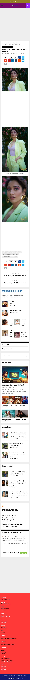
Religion (3, 653)
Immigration (3, 627)
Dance (2, 648)
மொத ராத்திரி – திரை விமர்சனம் (7, 406)
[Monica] (5, 325)
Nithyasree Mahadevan (15, 310)
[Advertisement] (15, 24)
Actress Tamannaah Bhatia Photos (10, 254)
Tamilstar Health (5, 608)
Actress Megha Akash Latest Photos (15, 283)
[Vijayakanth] (5, 306)
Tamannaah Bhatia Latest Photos (10, 256)
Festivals (3, 650)
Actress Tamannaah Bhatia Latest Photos (12, 252)
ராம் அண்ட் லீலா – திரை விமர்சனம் (13, 385)
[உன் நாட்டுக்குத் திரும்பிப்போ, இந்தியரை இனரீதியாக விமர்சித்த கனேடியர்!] (5, 477)
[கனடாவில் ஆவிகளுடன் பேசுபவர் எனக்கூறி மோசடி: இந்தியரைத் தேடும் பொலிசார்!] (5, 486)
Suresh (11, 330)
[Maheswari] (17, 337)
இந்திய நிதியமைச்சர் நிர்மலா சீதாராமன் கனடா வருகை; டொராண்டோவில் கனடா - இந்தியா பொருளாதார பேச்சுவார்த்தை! (19, 434)
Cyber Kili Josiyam (5, 599)
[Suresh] (5, 335)
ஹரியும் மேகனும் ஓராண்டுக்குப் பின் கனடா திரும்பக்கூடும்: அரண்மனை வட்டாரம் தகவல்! (17, 454)
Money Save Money (5, 603)
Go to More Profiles (7, 348)
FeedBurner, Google (14, 552)
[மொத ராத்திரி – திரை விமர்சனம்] (8, 400)
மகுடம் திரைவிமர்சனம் (20, 406)
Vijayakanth (12, 301)
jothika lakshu (6, 53)
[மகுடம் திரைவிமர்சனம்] (21, 400)
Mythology (3, 652)
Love (2, 630)
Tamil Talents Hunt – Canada (7, 644)
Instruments (3, 629)
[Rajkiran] (17, 325)
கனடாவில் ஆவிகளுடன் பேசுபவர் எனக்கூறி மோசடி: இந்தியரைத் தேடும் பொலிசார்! (18, 483)
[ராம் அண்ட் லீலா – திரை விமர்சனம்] (15, 374)
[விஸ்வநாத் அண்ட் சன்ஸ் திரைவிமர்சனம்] (8, 414)
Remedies (3, 610)
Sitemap (21, 678)
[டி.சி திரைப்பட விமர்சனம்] (21, 414)
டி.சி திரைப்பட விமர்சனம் (20, 419)
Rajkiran (24, 319)
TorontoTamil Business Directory (8, 638)
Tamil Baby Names (5, 658)
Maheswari (24, 332)
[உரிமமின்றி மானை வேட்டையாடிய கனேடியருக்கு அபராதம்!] (5, 448)
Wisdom (3, 632)
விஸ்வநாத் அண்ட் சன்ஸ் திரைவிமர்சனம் (7, 420)
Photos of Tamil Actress (6, 660)
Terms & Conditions (14, 678)
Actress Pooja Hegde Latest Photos (15, 276)
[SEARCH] (26, 355)
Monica (11, 319)
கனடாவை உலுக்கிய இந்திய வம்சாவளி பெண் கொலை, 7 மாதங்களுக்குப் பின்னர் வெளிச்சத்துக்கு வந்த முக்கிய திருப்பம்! (19, 493)
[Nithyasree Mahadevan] (5, 315)
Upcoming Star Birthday (10, 510)
